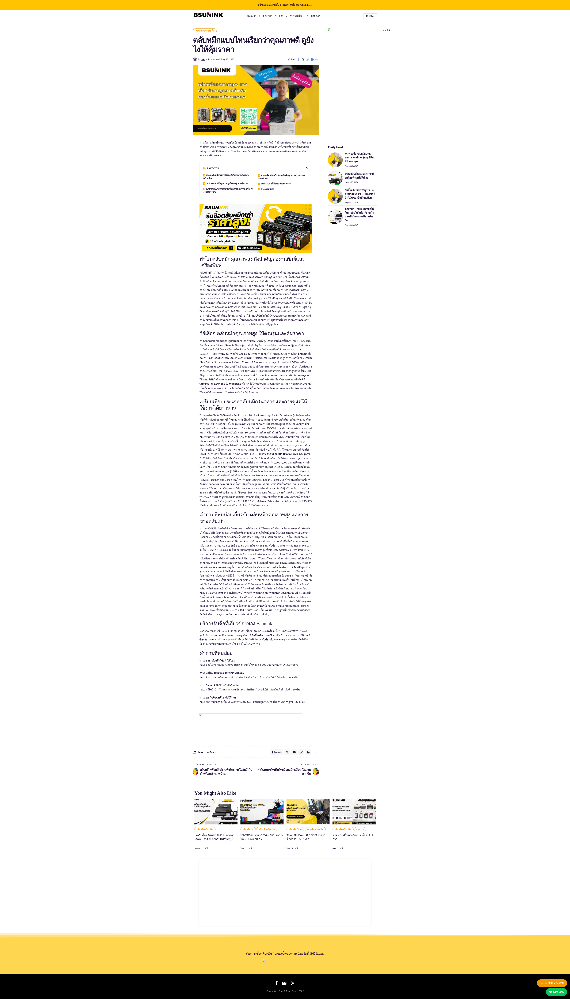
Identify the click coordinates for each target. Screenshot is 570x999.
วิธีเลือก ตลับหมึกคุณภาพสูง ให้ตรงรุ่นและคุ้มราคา (227, 183)
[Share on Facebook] (298, 59)
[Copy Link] (308, 59)
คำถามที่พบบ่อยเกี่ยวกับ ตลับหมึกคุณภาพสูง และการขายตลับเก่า (281, 176)
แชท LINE (558, 992)
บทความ (360, 829)
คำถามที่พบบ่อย (267, 189)
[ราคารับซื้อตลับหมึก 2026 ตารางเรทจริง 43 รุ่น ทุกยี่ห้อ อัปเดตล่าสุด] (335, 159)
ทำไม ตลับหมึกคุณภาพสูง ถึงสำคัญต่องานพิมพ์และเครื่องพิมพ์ (226, 176)
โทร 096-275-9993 (554, 983)
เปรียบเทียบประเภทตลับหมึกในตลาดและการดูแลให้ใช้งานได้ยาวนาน (228, 190)
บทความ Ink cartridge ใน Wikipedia (220, 384)
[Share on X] (303, 59)
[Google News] (284, 983)
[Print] (312, 59)
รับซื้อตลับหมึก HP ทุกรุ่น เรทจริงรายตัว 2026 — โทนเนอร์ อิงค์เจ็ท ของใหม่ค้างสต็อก (360, 194)
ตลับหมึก (302, 354)
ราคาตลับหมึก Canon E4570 (282, 454)
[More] (317, 59)
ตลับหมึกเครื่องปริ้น (205, 31)
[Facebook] (276, 983)
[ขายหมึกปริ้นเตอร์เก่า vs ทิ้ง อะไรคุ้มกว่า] (354, 811)
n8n (203, 59)
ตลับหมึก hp (248, 829)
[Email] (294, 752)
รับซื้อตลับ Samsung (273, 639)
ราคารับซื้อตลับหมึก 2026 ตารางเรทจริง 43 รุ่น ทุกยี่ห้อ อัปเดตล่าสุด (359, 157)
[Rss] (292, 983)
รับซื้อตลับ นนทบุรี (262, 635)
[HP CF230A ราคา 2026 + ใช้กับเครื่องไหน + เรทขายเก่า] (262, 811)
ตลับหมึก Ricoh (295, 829)
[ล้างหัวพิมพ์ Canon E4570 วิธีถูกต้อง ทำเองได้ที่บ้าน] (335, 178)
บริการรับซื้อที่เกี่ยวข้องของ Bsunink (276, 184)
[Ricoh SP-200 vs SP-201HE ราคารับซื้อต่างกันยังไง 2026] (308, 811)
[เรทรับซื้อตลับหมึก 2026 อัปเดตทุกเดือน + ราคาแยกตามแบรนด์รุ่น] (216, 811)
